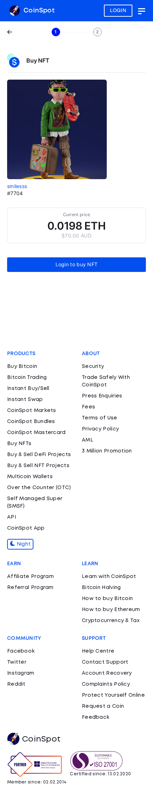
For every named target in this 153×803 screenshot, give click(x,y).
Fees (88, 407)
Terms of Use (99, 418)
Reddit (16, 684)
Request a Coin (103, 706)
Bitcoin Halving (101, 587)
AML (87, 440)
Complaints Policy (106, 684)
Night (23, 544)
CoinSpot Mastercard (36, 432)
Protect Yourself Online (113, 695)
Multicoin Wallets (30, 477)
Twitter (16, 662)
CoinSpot (38, 11)
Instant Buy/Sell (28, 388)
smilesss (17, 186)
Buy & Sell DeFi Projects (39, 455)
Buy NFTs (19, 443)
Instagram (21, 673)
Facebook (21, 651)
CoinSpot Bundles (31, 421)
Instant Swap (25, 399)
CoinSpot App (26, 528)
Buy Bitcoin (22, 366)
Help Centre (98, 651)
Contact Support (105, 662)
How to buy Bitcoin (107, 598)
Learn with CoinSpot (109, 576)
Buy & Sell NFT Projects (38, 466)
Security (93, 366)
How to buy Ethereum (111, 609)
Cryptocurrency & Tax (110, 621)
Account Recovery (107, 673)
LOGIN (118, 10)
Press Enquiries (102, 396)
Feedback (95, 717)
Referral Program (30, 587)
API (11, 517)
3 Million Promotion (107, 451)
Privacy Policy (100, 429)
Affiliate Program (30, 576)
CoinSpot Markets (31, 410)
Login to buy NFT (77, 264)
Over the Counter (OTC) (39, 488)
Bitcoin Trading (27, 377)
